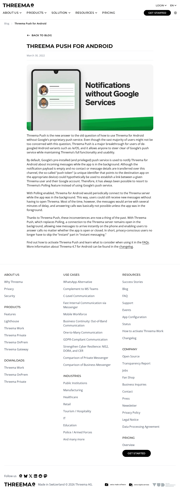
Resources (84, 12)
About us (10, 12)
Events (126, 310)
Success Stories (132, 282)
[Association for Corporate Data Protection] (164, 485)
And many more (74, 439)
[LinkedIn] (35, 476)
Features (10, 314)
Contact (127, 391)
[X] (30, 476)
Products (35, 12)
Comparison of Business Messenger (87, 365)
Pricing (108, 12)
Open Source (131, 356)
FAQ (125, 296)
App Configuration (134, 317)
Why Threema (13, 282)
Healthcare (70, 397)
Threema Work (14, 328)
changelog (126, 246)
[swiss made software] (115, 485)
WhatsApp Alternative (77, 282)
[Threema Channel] (21, 476)
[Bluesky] (26, 476)
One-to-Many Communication (82, 332)
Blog (6, 23)
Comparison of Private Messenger (85, 358)
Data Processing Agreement (140, 427)
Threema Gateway (16, 349)
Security (9, 296)
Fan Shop (128, 377)
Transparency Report (136, 363)
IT (64, 418)
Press (126, 398)
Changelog (129, 338)
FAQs (145, 242)
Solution (59, 12)
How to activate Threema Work (142, 331)
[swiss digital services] (139, 485)
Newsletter (129, 405)
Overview (128, 445)
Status (126, 324)
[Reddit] (40, 476)
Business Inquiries (134, 384)
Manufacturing (73, 390)
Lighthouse (11, 321)
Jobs (125, 370)
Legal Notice (130, 420)
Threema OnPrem (16, 342)
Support (127, 303)
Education (70, 425)
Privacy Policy (131, 413)
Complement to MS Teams (80, 289)
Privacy (9, 289)
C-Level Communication (79, 296)
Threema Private (15, 335)
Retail (67, 404)
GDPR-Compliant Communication (85, 339)
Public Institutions (75, 383)
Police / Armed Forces (77, 432)
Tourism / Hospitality (77, 411)
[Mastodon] (45, 476)
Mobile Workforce (75, 314)
